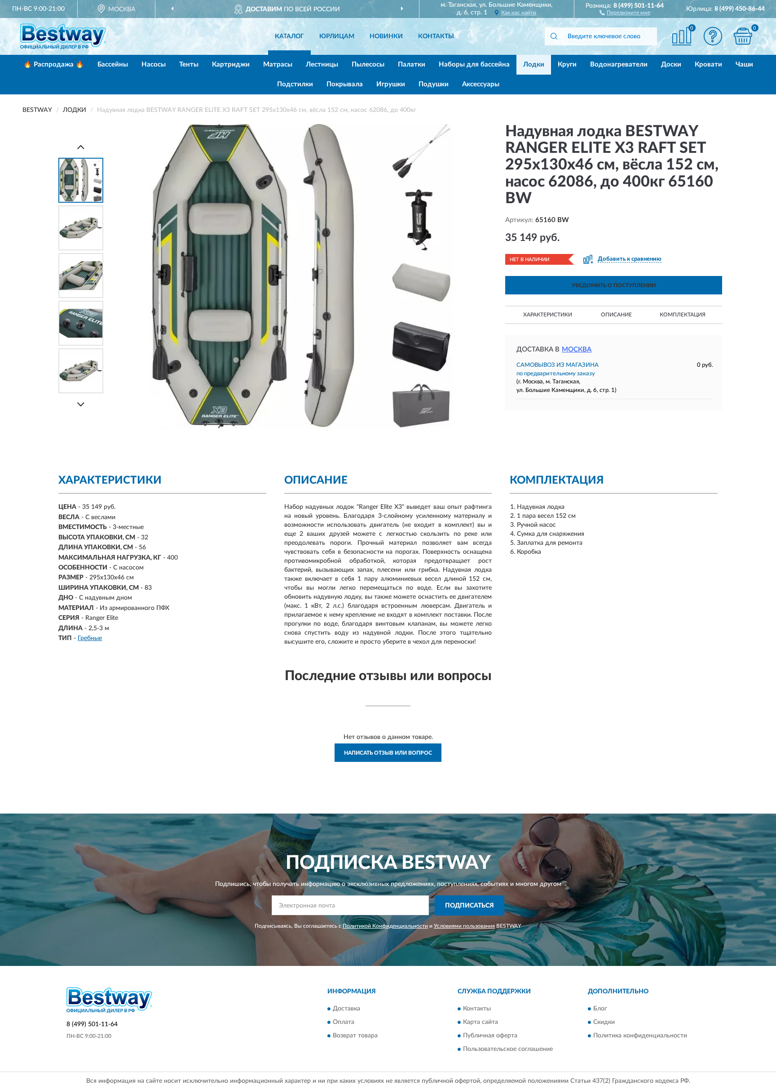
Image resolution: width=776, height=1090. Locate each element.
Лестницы (322, 64)
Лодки (533, 64)
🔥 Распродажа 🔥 (53, 64)
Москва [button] (576, 349)
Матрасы (277, 64)
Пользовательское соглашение (508, 1049)
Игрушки (390, 84)
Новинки (386, 36)
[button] (625, 12)
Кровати (708, 64)
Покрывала (344, 84)
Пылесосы (368, 64)
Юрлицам (336, 36)
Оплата (343, 1022)
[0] (743, 36)
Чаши (744, 64)
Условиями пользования (464, 926)
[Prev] (80, 146)
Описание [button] (616, 314)
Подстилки (295, 84)
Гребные (90, 638)
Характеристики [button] (547, 314)
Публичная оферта (490, 1036)
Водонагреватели (619, 64)
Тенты (188, 64)
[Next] (80, 404)
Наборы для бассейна (474, 64)
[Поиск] (554, 36)
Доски (671, 64)
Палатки (411, 64)
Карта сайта (480, 1022)
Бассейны (112, 64)
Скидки (604, 1022)
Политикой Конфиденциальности (385, 926)
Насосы (153, 64)
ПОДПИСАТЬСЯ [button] (469, 906)
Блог (600, 1009)
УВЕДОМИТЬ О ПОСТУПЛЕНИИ (614, 285)
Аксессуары (480, 84)
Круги (567, 64)
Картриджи (231, 64)
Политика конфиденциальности (640, 1036)
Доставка (346, 1009)
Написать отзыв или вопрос (388, 753)
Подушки (434, 84)
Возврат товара (355, 1036)
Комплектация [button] (682, 314)
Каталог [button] (289, 36)
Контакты (436, 36)
